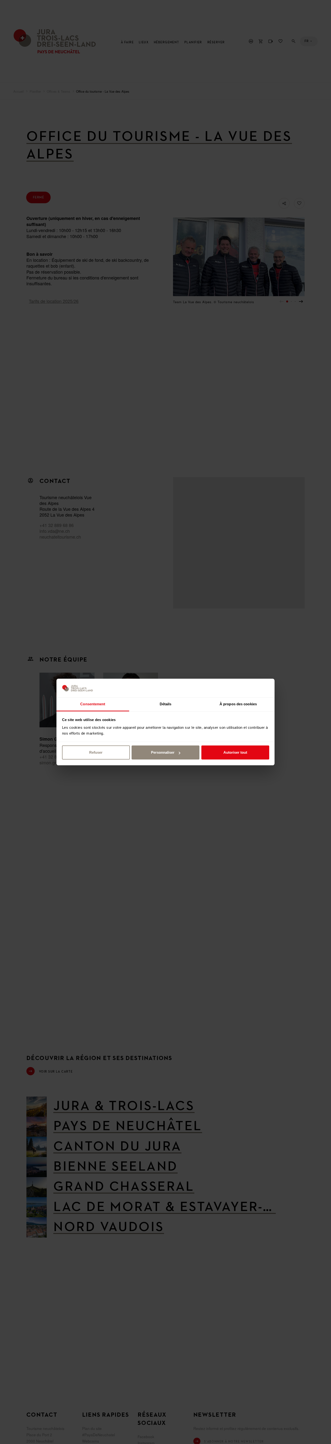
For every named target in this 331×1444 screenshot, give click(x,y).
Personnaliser (162, 752)
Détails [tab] (166, 704)
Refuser (95, 752)
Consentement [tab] (92, 704)
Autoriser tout (235, 752)
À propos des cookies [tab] (238, 704)
